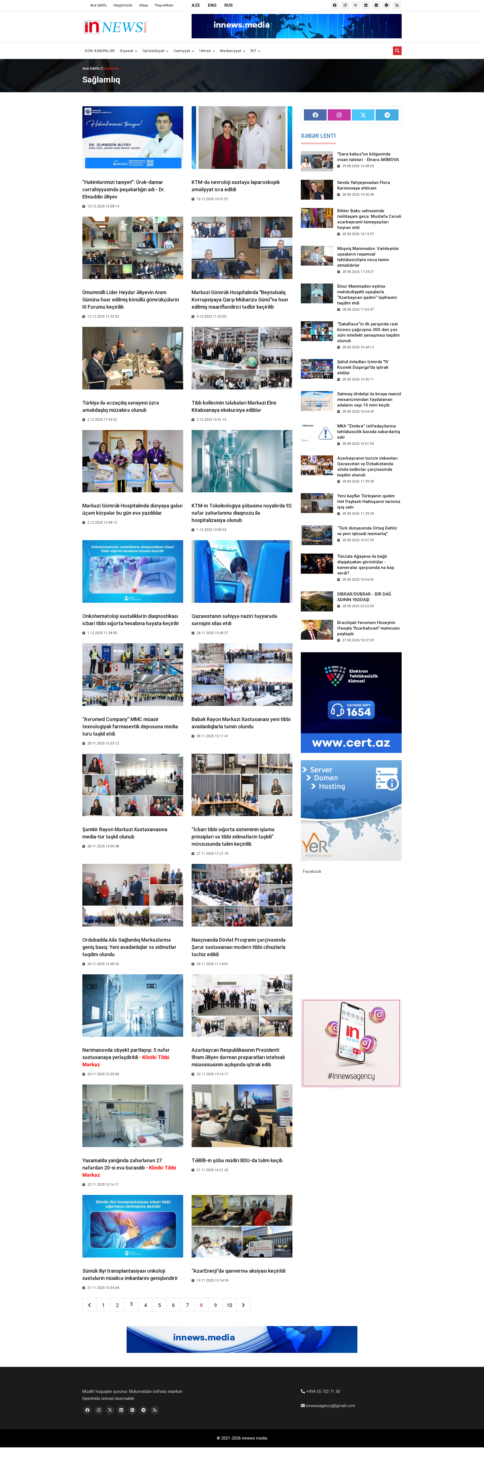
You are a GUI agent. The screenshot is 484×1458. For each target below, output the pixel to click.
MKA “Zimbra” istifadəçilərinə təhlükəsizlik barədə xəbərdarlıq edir (368, 432)
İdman (205, 51)
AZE (196, 5)
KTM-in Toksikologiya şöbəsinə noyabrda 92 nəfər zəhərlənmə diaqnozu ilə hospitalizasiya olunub (242, 513)
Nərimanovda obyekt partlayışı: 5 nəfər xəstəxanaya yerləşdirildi (126, 1057)
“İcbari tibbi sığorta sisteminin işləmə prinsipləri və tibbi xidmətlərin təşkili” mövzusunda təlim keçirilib (233, 836)
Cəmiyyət (183, 51)
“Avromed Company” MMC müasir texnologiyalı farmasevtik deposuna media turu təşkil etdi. (130, 726)
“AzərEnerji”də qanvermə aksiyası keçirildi (238, 1271)
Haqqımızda (122, 5)
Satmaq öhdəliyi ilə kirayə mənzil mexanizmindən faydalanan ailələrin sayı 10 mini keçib (369, 399)
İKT (254, 51)
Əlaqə (143, 5)
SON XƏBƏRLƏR (100, 51)
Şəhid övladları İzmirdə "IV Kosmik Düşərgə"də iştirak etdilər (362, 367)
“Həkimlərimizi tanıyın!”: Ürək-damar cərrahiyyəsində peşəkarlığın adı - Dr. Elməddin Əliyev (123, 189)
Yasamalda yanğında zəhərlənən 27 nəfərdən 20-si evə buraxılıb (129, 1167)
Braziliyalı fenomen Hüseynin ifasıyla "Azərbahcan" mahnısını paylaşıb (368, 628)
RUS (228, 5)
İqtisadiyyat (154, 51)
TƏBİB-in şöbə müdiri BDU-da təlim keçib (237, 1160)
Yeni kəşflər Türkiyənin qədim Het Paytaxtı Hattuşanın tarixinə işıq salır (368, 501)
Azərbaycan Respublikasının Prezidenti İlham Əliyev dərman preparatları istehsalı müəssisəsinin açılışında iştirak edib (238, 1057)
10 (229, 1305)
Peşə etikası (164, 5)
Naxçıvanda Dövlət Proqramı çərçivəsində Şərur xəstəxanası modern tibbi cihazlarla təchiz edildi (239, 947)
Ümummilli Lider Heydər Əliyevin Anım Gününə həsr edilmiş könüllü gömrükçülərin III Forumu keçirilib (130, 299)
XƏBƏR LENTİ (318, 136)
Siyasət (127, 51)
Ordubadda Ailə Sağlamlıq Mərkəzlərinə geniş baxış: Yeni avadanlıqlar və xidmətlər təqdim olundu (129, 947)
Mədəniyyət (231, 51)
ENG (212, 5)
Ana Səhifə (98, 5)
